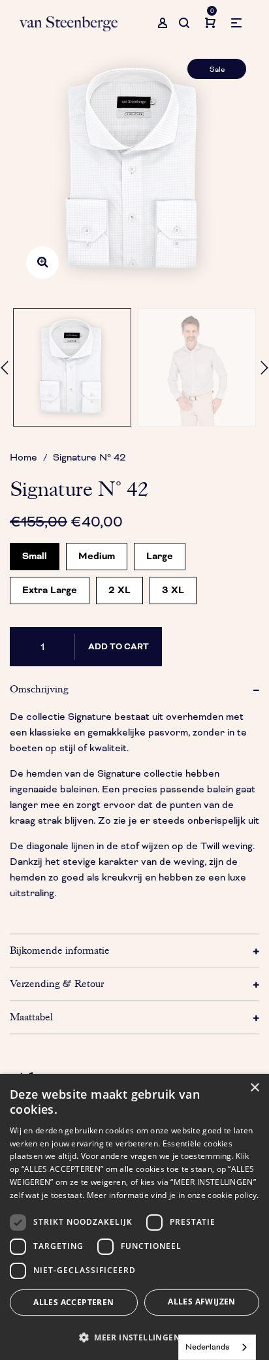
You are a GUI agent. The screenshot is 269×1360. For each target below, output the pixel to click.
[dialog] (134, 1217)
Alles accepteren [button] (73, 1302)
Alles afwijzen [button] (202, 1301)
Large (159, 553)
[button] (134, 1337)
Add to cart (118, 647)
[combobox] (217, 1347)
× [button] (254, 1088)
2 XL (119, 587)
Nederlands (207, 1347)
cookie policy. (233, 1195)
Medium (96, 553)
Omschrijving (39, 689)
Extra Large (49, 587)
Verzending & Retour (57, 983)
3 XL (173, 587)
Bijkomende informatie (60, 950)
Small (34, 553)
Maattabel (31, 1017)
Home (23, 457)
